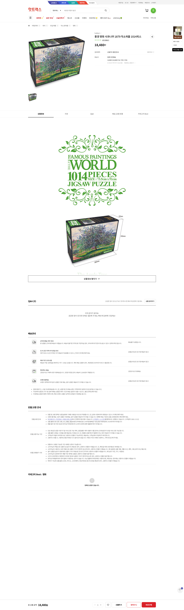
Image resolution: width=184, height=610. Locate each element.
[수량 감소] (95, 605)
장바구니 (134, 604)
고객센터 (153, 3)
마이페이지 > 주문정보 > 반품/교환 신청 (60, 419)
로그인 (126, 3)
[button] (152, 37)
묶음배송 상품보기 (129, 63)
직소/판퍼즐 (64, 26)
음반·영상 (49, 18)
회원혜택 (132, 3)
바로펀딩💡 (93, 18)
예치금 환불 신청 (177, 50)
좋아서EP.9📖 (105, 18)
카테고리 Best (143, 113)
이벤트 (84, 18)
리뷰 (66, 113)
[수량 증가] (101, 605)
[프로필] (153, 10)
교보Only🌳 (117, 18)
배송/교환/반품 (117, 113)
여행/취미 (35, 26)
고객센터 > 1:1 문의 (99, 419)
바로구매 (149, 604)
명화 (74, 26)
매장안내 (147, 3)
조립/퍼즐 (53, 26)
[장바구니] (147, 10)
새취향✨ (39, 18)
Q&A (92, 113)
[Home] (29, 25)
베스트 (69, 18)
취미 (44, 26)
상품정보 (41, 113)
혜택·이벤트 (176, 41)
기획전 (175, 45)
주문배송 (140, 3)
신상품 (77, 18)
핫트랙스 (55, 10)
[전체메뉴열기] (30, 17)
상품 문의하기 (150, 301)
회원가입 (121, 3)
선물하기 (119, 604)
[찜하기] (108, 605)
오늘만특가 (60, 18)
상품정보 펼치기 (90, 278)
